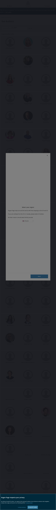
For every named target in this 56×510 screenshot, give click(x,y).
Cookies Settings (22, 507)
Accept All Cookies (32, 507)
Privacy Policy (29, 503)
